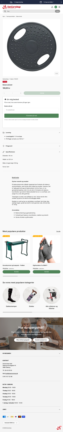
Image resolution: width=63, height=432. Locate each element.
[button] (56, 7)
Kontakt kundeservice (41, 340)
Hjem (4, 16)
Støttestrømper (11, 306)
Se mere (16, 271)
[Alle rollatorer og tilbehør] (51, 295)
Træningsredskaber (10, 16)
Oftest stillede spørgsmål (22, 340)
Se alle (58, 231)
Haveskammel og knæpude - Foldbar (14, 265)
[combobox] (31, 11)
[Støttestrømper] (11, 295)
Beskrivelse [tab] (15, 177)
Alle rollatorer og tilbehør (52, 307)
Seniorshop (6, 79)
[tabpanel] (31, 199)
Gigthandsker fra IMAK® (40, 265)
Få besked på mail (31, 115)
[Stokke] (31, 295)
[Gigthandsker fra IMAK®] (46, 249)
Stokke (31, 306)
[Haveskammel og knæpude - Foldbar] (16, 249)
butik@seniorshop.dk (11, 373)
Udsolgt (42, 93)
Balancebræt (19, 16)
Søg (57, 11)
